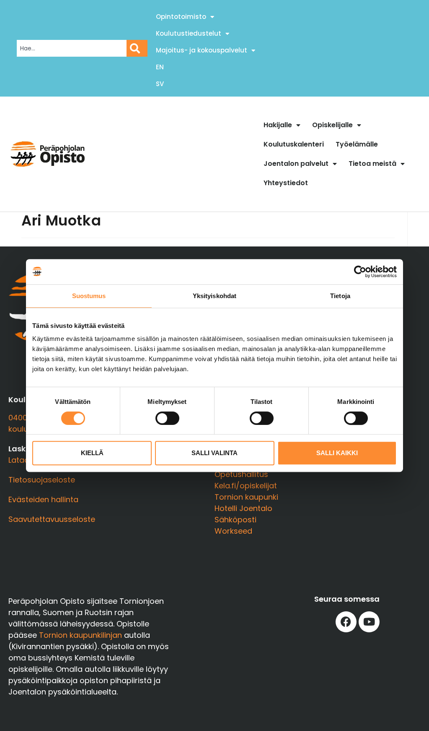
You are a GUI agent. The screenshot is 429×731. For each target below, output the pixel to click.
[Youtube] (369, 621)
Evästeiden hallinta (43, 499)
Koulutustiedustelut (188, 33)
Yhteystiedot (286, 183)
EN (160, 67)
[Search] (137, 48)
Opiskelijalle (332, 125)
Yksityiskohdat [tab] (214, 295)
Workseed (233, 531)
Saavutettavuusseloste (51, 519)
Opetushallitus (241, 474)
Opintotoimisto (181, 16)
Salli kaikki (337, 452)
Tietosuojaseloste (41, 479)
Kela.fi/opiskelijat (245, 485)
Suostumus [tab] (89, 295)
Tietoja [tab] (340, 295)
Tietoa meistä (372, 163)
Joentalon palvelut (296, 163)
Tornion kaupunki (246, 497)
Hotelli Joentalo (243, 508)
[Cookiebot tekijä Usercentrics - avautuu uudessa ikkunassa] (360, 271)
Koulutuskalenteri (294, 144)
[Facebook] (346, 621)
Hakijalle (278, 125)
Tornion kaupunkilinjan (80, 635)
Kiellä (92, 452)
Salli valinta (214, 452)
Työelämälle (357, 144)
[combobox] (72, 48)
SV (160, 83)
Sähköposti (235, 519)
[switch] (167, 418)
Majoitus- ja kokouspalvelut (201, 50)
